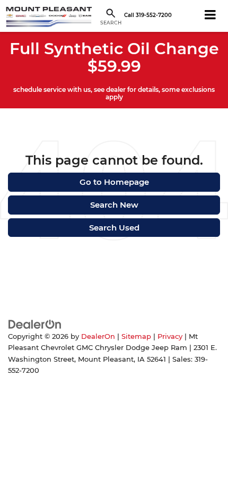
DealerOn (98, 336)
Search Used (114, 228)
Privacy (169, 336)
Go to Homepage (114, 182)
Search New (114, 205)
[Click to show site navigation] (210, 16)
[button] (148, 15)
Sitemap (136, 336)
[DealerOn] (35, 324)
